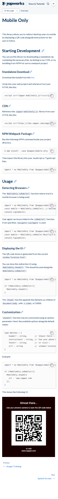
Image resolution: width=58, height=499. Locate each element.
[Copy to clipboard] (52, 95)
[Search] (48, 4)
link (32, 77)
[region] (29, 95)
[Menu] (54, 4)
